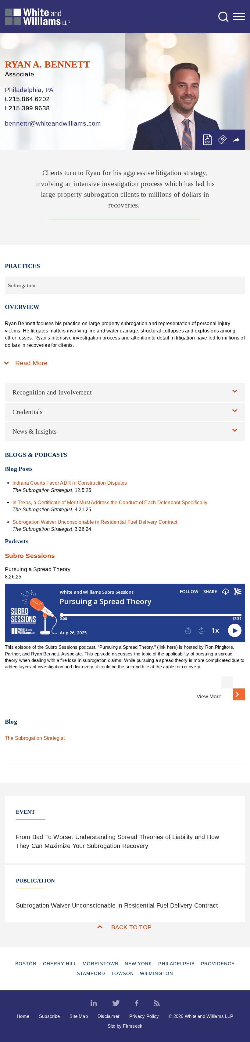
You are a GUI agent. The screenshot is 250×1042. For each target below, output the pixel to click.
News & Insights (34, 431)
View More (209, 696)
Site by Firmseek (125, 1026)
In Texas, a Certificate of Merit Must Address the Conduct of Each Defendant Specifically (111, 502)
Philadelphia (176, 963)
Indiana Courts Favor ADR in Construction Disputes (69, 483)
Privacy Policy (144, 1016)
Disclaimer (109, 1016)
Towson (122, 973)
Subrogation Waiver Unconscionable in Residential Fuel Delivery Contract (94, 522)
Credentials (27, 412)
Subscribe (49, 1016)
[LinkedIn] (94, 1003)
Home (23, 1016)
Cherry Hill (60, 963)
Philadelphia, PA (29, 89)
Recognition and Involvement (52, 392)
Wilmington (156, 973)
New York (138, 963)
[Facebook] (136, 1003)
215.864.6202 (29, 98)
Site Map (79, 1016)
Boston (26, 963)
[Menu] (239, 16)
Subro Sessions (30, 555)
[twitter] (116, 1003)
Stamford (91, 973)
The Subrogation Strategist (35, 738)
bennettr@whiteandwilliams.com (53, 123)
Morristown (101, 963)
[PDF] (207, 139)
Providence (218, 963)
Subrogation (22, 285)
